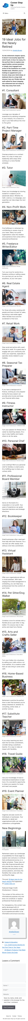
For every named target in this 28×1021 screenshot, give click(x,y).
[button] (24, 13)
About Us (8, 1016)
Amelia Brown (14, 932)
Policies (20, 1016)
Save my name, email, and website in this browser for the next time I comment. (14, 1000)
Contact (14, 1016)
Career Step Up (17, 3)
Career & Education (11, 942)
